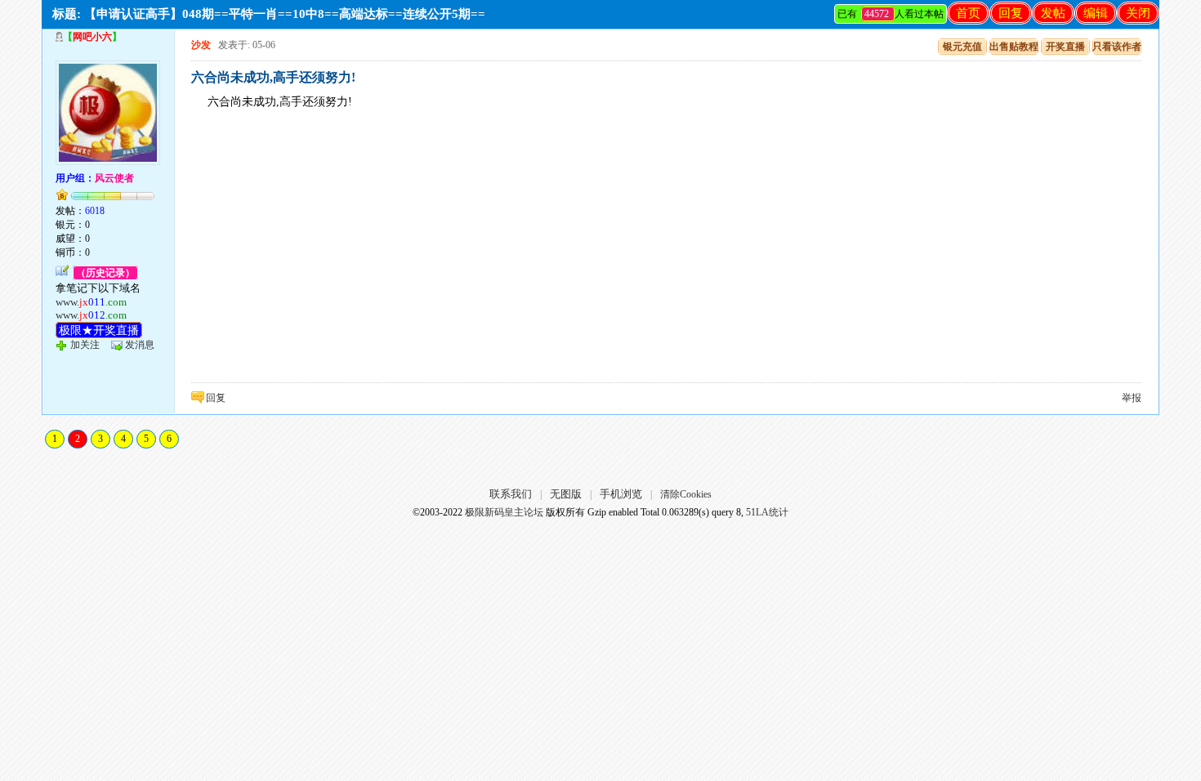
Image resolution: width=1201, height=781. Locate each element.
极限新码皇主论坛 (504, 512)
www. (91, 302)
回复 (1010, 13)
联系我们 (510, 494)
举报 (1131, 398)
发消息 (139, 344)
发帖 (1053, 13)
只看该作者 (1116, 46)
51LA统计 (767, 512)
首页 (968, 13)
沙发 (201, 45)
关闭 (1138, 13)
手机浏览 (621, 494)
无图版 (566, 494)
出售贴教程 (1013, 46)
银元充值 (962, 46)
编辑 (1095, 13)
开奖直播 (1065, 46)
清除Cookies (686, 494)
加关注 (85, 344)
